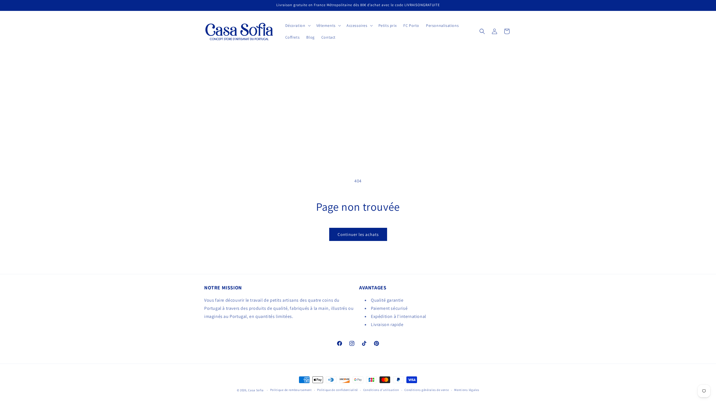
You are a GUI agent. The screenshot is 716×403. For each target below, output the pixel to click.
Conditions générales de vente (426, 390)
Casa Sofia (256, 390)
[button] (297, 25)
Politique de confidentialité (337, 390)
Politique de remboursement (291, 390)
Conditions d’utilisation (381, 390)
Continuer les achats (358, 234)
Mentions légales (466, 390)
